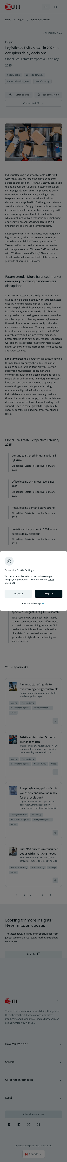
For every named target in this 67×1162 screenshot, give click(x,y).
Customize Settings (33, 603)
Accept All (49, 593)
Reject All (18, 593)
